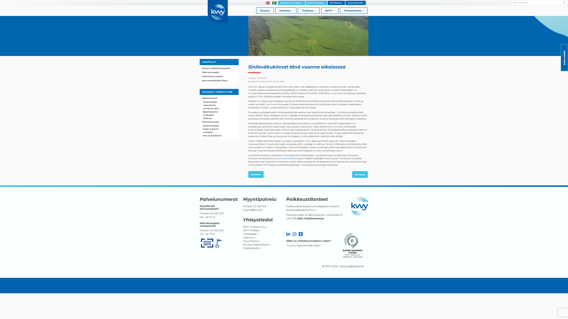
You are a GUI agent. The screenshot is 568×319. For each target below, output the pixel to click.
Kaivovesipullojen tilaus (215, 80)
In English (268, 2)
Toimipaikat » (250, 234)
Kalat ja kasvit (210, 129)
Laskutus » (249, 237)
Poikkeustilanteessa (298, 206)
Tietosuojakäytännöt (351, 266)
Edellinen (256, 174)
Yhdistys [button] (308, 10)
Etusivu (265, 10)
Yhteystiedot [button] (353, 10)
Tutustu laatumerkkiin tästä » (304, 245)
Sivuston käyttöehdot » (257, 244)
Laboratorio (209, 105)
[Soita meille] (564, 57)
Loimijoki (208, 132)
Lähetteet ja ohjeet (212, 76)
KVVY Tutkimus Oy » (255, 227)
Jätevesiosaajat (210, 72)
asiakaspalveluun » (306, 210)
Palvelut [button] (285, 10)
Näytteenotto (210, 112)
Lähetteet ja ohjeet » (291, 3)
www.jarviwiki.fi (287, 158)
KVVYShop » (336, 3)
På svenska (274, 2)
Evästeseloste (251, 248)
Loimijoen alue (211, 108)
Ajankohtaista (265, 81)
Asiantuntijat (279, 81)
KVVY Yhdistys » (252, 230)
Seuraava (360, 174)
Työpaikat (208, 115)
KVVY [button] (329, 10)
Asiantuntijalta (211, 125)
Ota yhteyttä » (356, 3)
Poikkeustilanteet (307, 199)
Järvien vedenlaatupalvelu (216, 68)
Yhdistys (207, 118)
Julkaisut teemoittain (217, 92)
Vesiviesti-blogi (210, 122)
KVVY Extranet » (316, 3)
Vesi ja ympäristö (212, 135)
